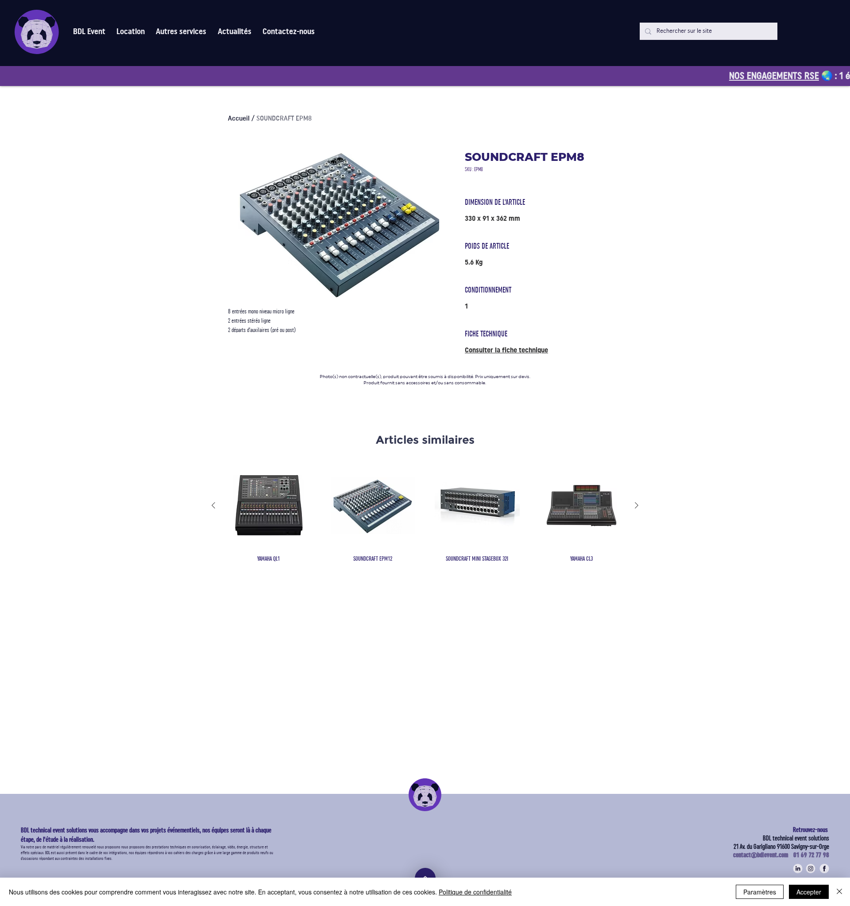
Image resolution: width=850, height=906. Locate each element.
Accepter (808, 891)
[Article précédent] (213, 505)
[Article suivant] (636, 505)
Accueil (239, 118)
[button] (181, 32)
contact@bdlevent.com (763, 855)
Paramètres (759, 891)
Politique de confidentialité (475, 891)
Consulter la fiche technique (506, 350)
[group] (425, 513)
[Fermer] (839, 892)
